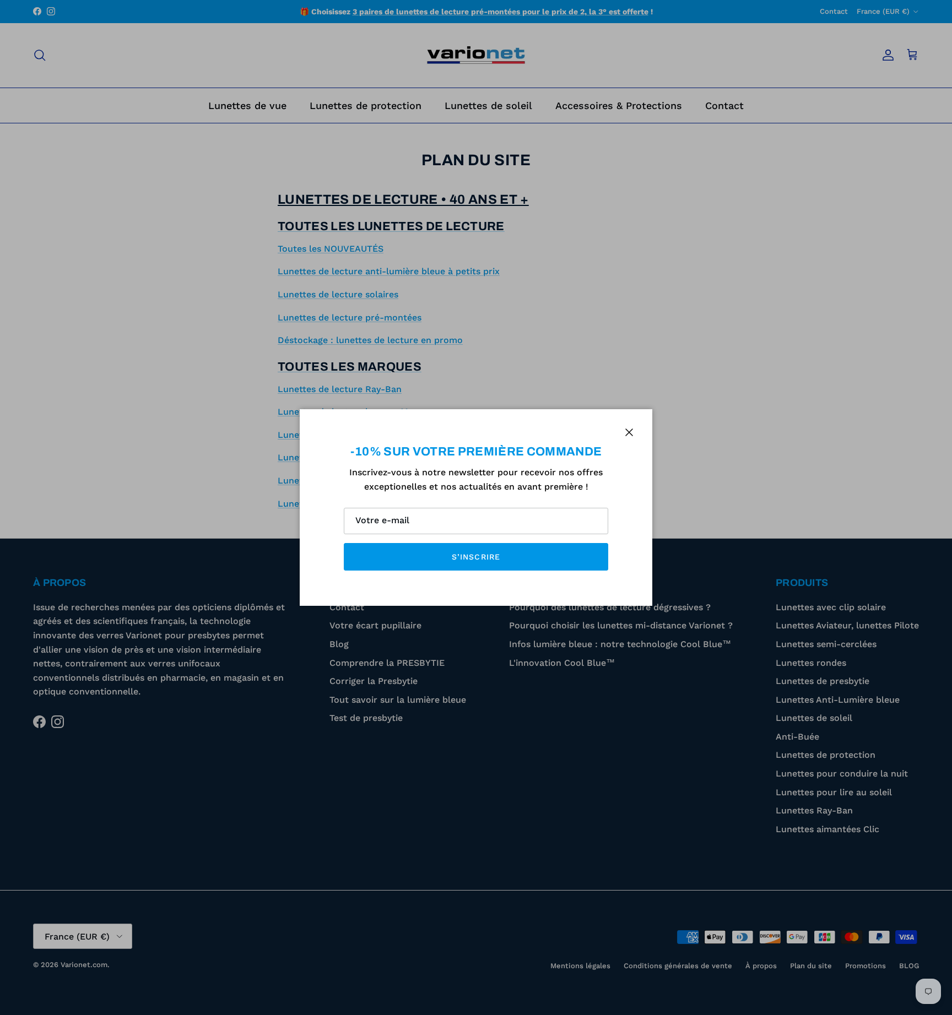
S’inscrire (476, 556)
